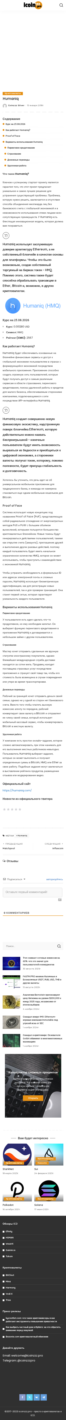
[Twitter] (29, 1397)
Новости (42, 1163)
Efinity (9, 1231)
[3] (12, 809)
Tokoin (9, 1256)
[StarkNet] (17, 1155)
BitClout (10, 1275)
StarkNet (8, 1168)
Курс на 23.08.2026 (15, 124)
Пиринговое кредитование (21, 147)
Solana (38, 1204)
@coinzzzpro (26, 1360)
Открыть (33, 1098)
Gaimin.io (10, 1250)
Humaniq (22, 835)
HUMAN (10, 1237)
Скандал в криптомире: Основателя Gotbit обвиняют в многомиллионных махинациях (42, 1038)
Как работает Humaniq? (18, 130)
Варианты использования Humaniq (24, 142)
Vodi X (9, 1294)
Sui (36, 1168)
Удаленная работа (16, 165)
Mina (8, 1281)
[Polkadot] (17, 1190)
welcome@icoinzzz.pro (27, 1356)
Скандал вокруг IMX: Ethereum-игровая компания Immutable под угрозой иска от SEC (40, 1020)
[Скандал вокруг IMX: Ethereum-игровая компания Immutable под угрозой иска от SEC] (11, 1022)
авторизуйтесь (54, 879)
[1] (4, 809)
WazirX (9, 1243)
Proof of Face (13, 136)
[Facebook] (22, 1397)
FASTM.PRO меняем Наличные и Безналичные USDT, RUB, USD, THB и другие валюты (42, 979)
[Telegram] (43, 1397)
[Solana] (49, 1190)
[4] (16, 809)
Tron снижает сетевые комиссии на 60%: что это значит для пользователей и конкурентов (41, 961)
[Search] (61, 5)
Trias (8, 1300)
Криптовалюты (13, 93)
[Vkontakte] (36, 1397)
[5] (20, 809)
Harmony (10, 1287)
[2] (8, 809)
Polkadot (8, 1204)
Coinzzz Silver (16, 105)
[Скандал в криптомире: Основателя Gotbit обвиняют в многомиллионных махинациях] (11, 1040)
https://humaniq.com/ (17, 790)
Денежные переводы (18, 159)
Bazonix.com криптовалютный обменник (27, 1336)
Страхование (14, 153)
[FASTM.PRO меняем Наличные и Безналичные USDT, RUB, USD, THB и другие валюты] (11, 982)
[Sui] (49, 1155)
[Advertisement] (33, 51)
